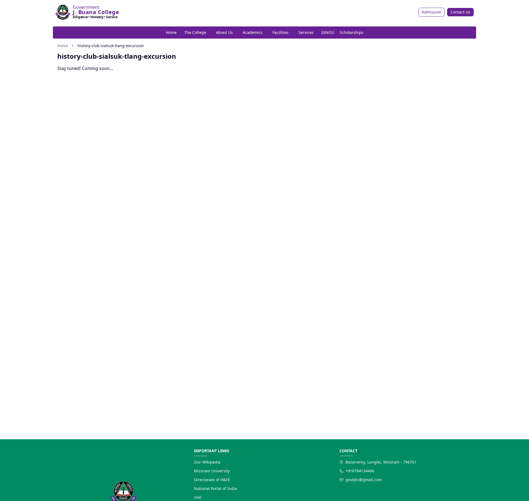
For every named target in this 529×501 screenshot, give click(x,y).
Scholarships (351, 32)
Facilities (280, 32)
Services (306, 32)
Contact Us (460, 12)
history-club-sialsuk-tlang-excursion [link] (110, 45)
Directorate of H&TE (212, 479)
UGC (198, 497)
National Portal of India (215, 488)
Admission (431, 12)
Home (171, 32)
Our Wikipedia (207, 462)
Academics (253, 32)
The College (195, 32)
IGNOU (327, 32)
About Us (224, 32)
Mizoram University (212, 470)
